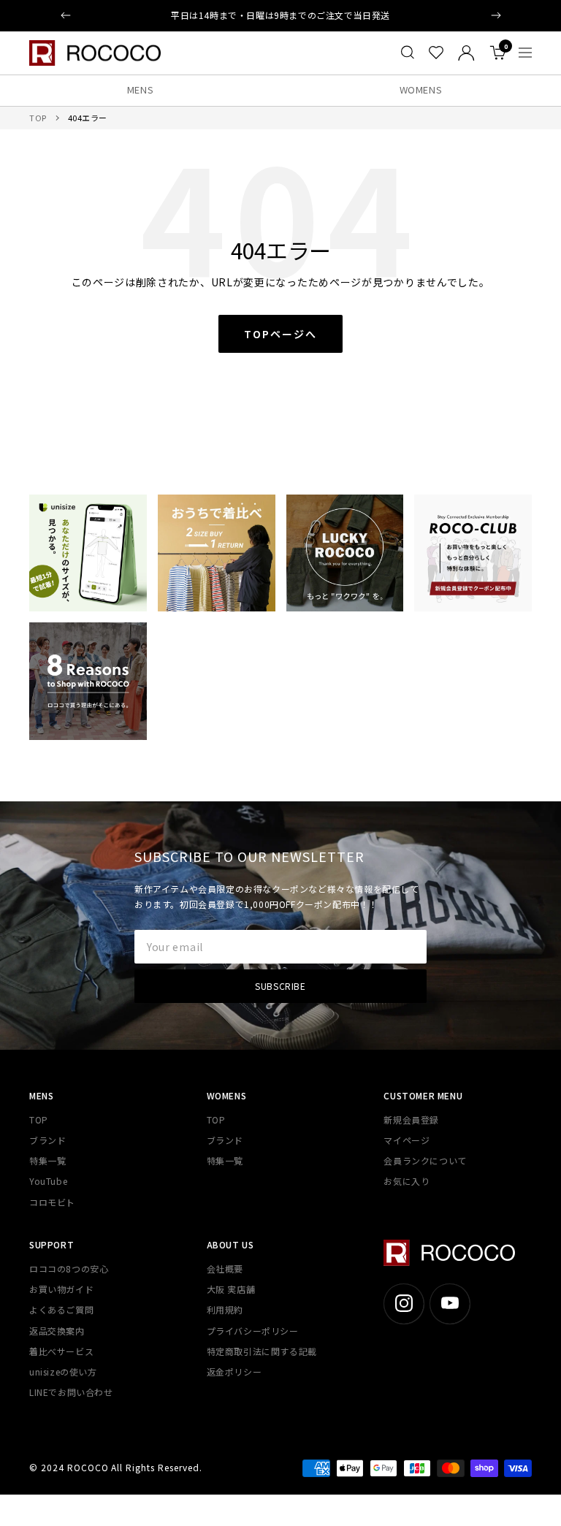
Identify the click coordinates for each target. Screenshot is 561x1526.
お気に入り (406, 1181)
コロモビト (52, 1202)
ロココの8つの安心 (68, 1268)
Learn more (357, 15)
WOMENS (421, 89)
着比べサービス (61, 1351)
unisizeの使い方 (63, 1371)
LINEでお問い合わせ (71, 1392)
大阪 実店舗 (231, 1289)
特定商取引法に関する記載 (262, 1351)
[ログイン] (466, 53)
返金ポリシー (234, 1371)
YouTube (48, 1181)
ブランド (47, 1140)
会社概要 (225, 1268)
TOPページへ (280, 334)
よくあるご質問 (61, 1309)
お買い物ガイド (61, 1289)
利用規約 (225, 1309)
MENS (140, 89)
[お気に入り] (436, 52)
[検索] (407, 52)
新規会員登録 (411, 1119)
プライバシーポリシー (253, 1330)
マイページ (406, 1140)
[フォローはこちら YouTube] (450, 1303)
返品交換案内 (57, 1330)
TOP (38, 117)
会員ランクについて (424, 1160)
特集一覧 (47, 1160)
